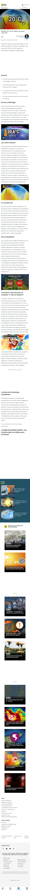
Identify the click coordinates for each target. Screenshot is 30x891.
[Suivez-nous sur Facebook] (3, 849)
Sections (24, 7)
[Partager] (2, 37)
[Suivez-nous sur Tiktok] (13, 849)
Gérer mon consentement (7, 809)
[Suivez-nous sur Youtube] (10, 849)
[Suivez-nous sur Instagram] (6, 849)
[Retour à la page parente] (4, 6)
